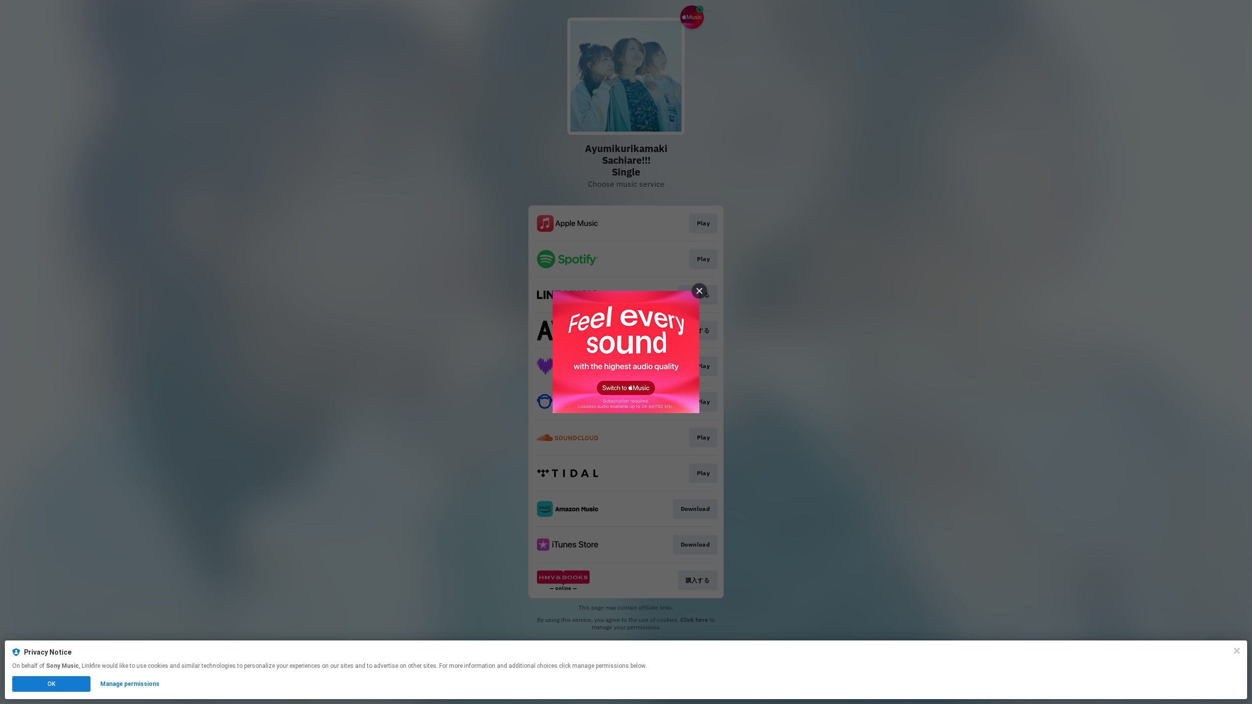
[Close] (1237, 651)
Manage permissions (129, 684)
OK (51, 684)
